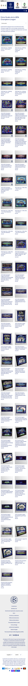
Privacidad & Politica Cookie (14, 622)
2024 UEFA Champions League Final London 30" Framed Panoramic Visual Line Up (20, 394)
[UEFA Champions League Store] (10, 5)
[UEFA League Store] (3, 5)
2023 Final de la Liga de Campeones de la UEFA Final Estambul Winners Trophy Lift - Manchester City (21, 419)
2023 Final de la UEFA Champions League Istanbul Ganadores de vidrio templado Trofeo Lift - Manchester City (6, 468)
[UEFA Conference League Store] (24, 5)
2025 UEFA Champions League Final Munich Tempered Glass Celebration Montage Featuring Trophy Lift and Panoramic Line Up (6, 302)
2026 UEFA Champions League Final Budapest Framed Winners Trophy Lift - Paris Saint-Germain (7, 115)
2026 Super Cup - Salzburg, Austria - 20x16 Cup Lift (6, 48)
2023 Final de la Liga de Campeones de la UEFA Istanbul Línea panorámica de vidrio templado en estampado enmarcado (7, 517)
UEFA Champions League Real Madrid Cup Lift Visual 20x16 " (20, 516)
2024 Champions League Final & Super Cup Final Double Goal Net (20, 325)
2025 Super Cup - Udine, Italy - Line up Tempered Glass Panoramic (7, 253)
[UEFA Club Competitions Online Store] (14, 600)
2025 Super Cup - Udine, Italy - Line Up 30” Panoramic (21, 232)
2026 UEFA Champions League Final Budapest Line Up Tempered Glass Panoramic (6, 189)
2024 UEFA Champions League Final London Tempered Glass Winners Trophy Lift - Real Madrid (20, 370)
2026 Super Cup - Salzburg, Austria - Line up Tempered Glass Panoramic (20, 93)
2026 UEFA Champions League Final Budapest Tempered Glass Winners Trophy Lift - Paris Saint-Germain (6, 141)
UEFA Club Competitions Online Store (11, 658)
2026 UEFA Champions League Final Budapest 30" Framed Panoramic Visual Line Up (6, 166)
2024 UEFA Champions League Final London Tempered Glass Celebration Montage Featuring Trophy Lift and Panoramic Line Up (6, 395)
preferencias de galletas (14, 627)
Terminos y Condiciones (14, 615)
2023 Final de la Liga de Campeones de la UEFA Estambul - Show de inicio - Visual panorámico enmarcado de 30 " (20, 468)
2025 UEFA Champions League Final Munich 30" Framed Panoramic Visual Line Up (20, 301)
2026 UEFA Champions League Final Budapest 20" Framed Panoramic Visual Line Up (20, 166)
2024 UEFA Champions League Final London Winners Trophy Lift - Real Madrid (21, 348)
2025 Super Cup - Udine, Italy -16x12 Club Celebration (7, 211)
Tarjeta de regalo (14, 629)
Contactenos (14, 606)
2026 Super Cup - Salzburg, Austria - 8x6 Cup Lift (6, 70)
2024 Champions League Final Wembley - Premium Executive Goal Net (6, 348)
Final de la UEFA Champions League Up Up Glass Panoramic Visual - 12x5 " (20, 562)
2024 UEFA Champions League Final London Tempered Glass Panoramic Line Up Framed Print (6, 419)
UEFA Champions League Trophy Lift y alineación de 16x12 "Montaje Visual (6, 540)
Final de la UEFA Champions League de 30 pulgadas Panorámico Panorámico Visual (6, 584)
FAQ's (14, 613)
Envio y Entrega (14, 624)
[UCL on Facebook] (12, 635)
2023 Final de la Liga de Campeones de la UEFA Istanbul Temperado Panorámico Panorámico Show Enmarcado (20, 493)
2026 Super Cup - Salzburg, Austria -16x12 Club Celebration (20, 49)
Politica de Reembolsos (14, 620)
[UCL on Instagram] (16, 635)
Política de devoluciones (14, 617)
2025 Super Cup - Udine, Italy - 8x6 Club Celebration (7, 232)
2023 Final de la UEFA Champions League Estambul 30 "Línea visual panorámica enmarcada (7, 492)
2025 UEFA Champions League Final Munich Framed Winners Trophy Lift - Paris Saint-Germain (21, 253)
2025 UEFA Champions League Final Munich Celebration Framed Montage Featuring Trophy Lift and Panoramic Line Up (7, 277)
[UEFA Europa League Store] (17, 5)
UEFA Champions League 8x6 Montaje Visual (21, 539)
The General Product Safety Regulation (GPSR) (14, 631)
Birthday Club (14, 608)
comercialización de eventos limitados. (16, 665)
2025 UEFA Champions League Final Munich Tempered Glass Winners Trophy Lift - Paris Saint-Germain (20, 277)
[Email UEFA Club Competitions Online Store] (18, 635)
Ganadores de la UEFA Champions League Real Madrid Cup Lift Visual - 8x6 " (6, 562)
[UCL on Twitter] (10, 635)
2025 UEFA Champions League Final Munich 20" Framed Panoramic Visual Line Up (6, 325)
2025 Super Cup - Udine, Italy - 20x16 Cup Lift (21, 188)
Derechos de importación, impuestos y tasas (14, 610)
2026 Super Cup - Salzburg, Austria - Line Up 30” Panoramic (6, 93)
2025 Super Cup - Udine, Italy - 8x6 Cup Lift (21, 211)
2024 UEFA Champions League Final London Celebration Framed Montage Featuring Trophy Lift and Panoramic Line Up (7, 371)
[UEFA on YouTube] (14, 635)
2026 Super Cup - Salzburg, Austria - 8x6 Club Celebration (20, 71)
